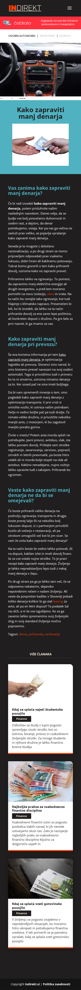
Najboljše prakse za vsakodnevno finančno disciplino (38, 808)
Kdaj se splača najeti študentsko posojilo (37, 711)
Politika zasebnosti (56, 984)
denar (23, 634)
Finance (21, 719)
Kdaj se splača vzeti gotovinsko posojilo (37, 905)
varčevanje (52, 634)
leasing (58, 601)
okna (50, 294)
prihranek (36, 634)
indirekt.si (32, 984)
